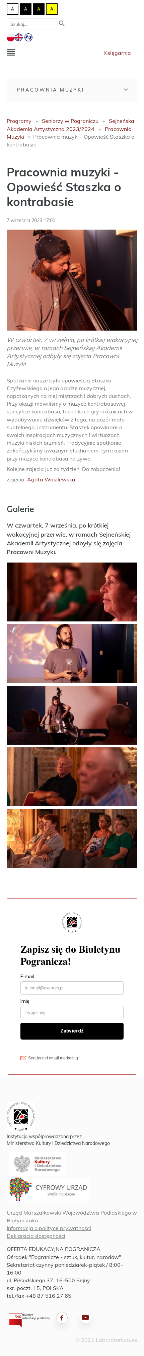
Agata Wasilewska (51, 479)
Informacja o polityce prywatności (49, 1228)
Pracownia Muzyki (50, 90)
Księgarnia (117, 52)
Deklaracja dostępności (36, 1235)
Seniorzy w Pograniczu (70, 120)
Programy (19, 120)
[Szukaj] (62, 24)
